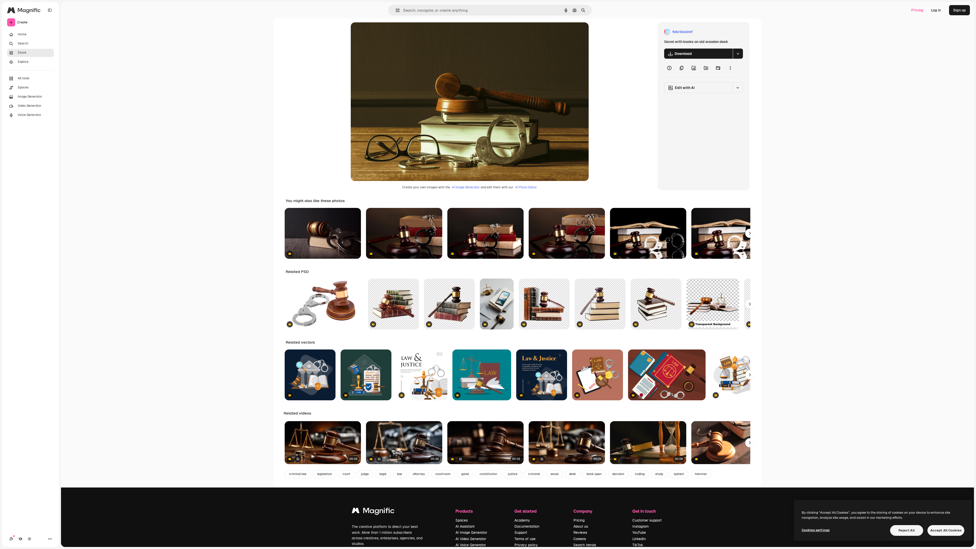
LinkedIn (639, 539)
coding (640, 474)
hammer (701, 474)
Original (383, 31)
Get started (525, 511)
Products (464, 511)
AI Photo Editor (526, 187)
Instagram (640, 526)
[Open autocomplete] (396, 10)
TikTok (637, 545)
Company (582, 511)
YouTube (639, 532)
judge (365, 474)
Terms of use (525, 539)
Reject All (906, 530)
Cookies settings (816, 530)
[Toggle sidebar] (50, 10)
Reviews (580, 532)
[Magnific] (373, 512)
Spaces (461, 520)
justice (512, 474)
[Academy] (20, 539)
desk (572, 474)
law (399, 474)
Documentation (526, 526)
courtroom (443, 474)
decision (618, 474)
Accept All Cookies (946, 530)
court (346, 474)
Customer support (647, 520)
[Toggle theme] (29, 539)
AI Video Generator (470, 539)
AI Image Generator (466, 187)
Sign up (959, 10)
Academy (522, 520)
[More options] (730, 68)
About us (580, 526)
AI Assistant (465, 526)
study (659, 474)
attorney (419, 474)
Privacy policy (526, 545)
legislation (324, 474)
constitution (488, 474)
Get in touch (644, 511)
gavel (465, 474)
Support (520, 532)
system (679, 474)
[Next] (749, 233)
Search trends (584, 545)
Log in (936, 10)
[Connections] (11, 539)
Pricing (917, 10)
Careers (579, 539)
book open (594, 474)
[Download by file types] (738, 54)
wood (554, 474)
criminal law (298, 474)
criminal (534, 474)
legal (382, 474)
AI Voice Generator (470, 545)
